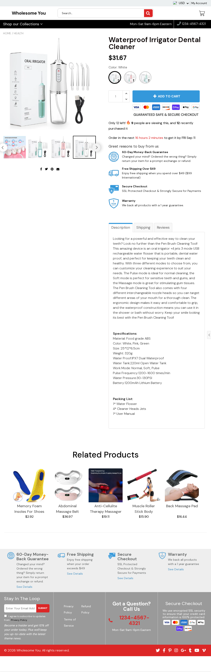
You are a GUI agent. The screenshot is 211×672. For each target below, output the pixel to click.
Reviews (163, 227)
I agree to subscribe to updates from (25, 618)
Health (18, 33)
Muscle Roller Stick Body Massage (143, 509)
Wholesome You (29, 13)
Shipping (143, 227)
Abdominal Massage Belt (67, 509)
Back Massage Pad (182, 506)
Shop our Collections (21, 24)
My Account (199, 3)
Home (7, 33)
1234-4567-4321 (193, 24)
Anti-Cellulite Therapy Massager (106, 509)
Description (120, 227)
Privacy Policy (18, 620)
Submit (43, 608)
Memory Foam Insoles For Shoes (29, 509)
